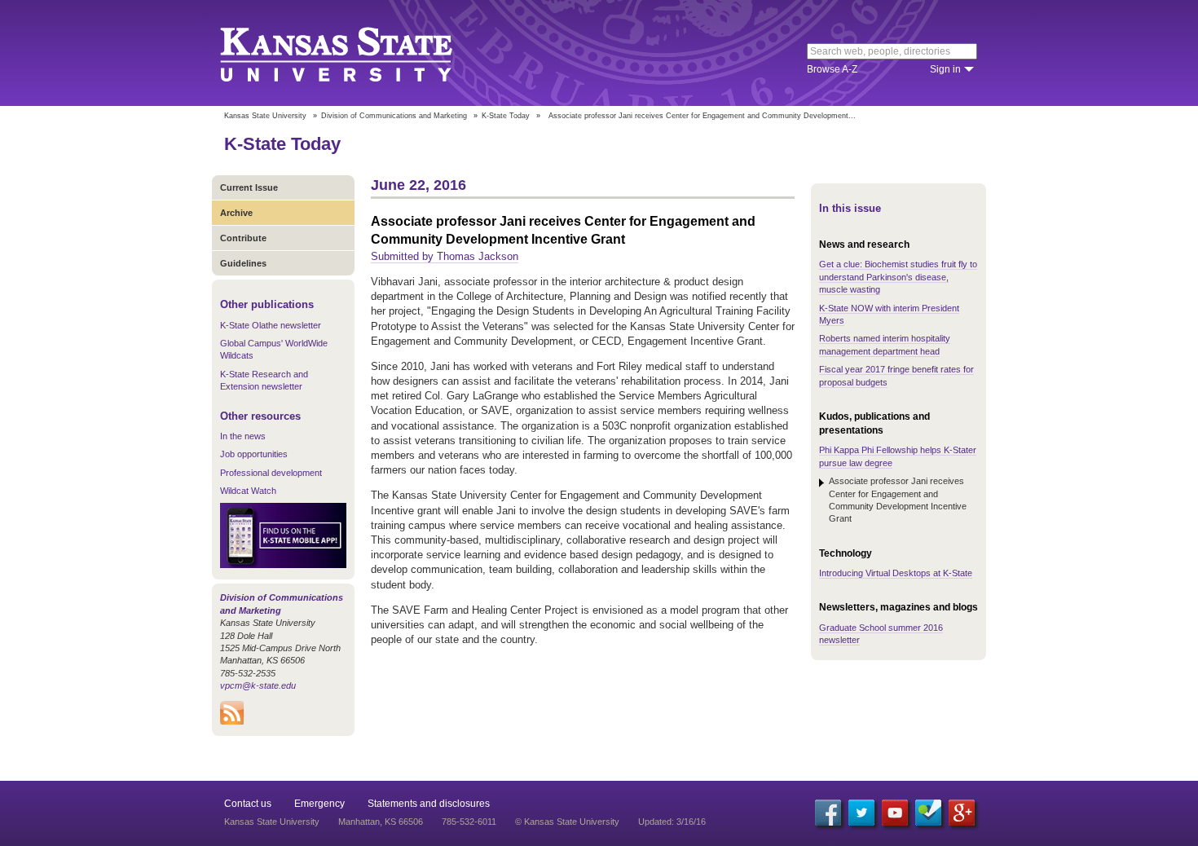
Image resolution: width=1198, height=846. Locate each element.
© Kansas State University (567, 821)
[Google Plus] (962, 813)
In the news (243, 436)
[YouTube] (895, 813)
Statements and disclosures (429, 803)
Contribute (243, 238)
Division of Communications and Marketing (394, 116)
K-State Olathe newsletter (270, 325)
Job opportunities (254, 454)
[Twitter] (861, 813)
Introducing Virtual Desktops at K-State (895, 573)
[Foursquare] (928, 813)
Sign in (945, 69)
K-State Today (506, 116)
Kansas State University (356, 53)
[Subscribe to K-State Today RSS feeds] (232, 721)
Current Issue (249, 187)
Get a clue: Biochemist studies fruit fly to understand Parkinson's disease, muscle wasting (898, 276)
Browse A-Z (832, 69)
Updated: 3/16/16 (672, 821)
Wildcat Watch (248, 491)
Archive (236, 213)
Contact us (247, 803)
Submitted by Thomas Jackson (444, 256)
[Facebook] (828, 813)
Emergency (319, 803)
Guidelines (243, 263)
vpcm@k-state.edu (258, 685)
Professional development (271, 473)
